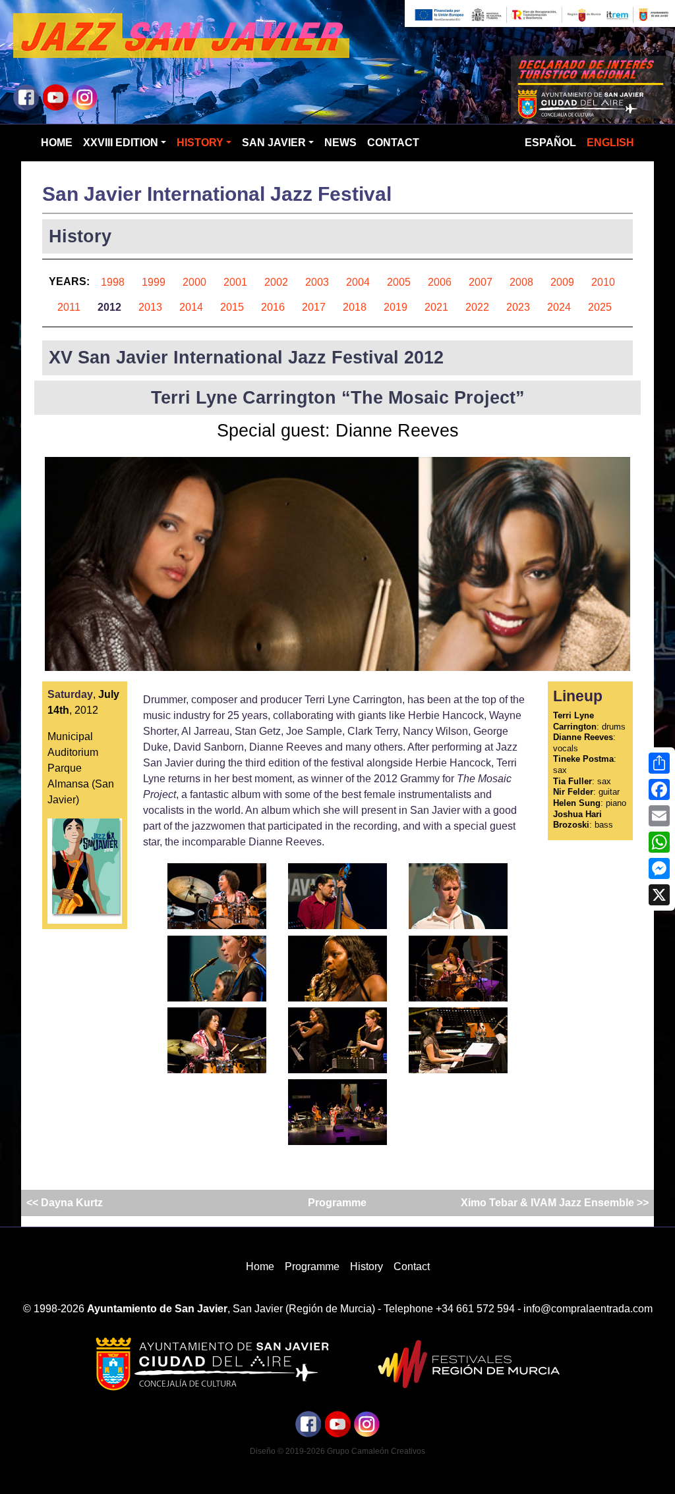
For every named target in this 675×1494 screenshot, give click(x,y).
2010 (603, 282)
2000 (194, 282)
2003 (317, 282)
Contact (393, 142)
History (200, 142)
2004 (358, 282)
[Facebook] (659, 789)
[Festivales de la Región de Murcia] (463, 1363)
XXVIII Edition (120, 142)
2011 (68, 307)
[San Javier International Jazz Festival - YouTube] (55, 96)
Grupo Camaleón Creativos (376, 1451)
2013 (150, 307)
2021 (436, 307)
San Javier (274, 142)
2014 (191, 307)
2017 (314, 307)
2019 (395, 307)
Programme (337, 1202)
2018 (355, 307)
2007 (480, 282)
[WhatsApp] (659, 842)
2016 (273, 307)
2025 (600, 307)
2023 (518, 307)
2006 (440, 282)
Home (57, 142)
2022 (477, 307)
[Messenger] (659, 868)
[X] (659, 895)
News (340, 142)
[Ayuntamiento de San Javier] (211, 1363)
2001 (235, 282)
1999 (153, 282)
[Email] (659, 816)
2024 (559, 307)
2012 (109, 307)
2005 (399, 282)
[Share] (659, 763)
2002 (276, 282)
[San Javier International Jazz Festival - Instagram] (84, 96)
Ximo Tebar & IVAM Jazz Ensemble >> (553, 1202)
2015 (232, 307)
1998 (113, 282)
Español (550, 142)
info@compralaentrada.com (588, 1308)
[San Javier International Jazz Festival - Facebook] (26, 96)
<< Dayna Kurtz (65, 1202)
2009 (562, 282)
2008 (521, 282)
